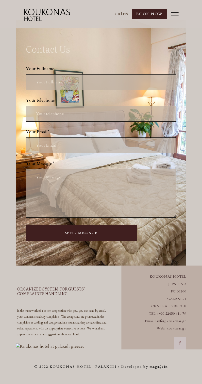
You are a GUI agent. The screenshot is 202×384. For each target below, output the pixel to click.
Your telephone (40, 100)
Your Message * (40, 163)
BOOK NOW (149, 14)
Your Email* (37, 132)
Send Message (81, 232)
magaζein (159, 366)
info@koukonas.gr (171, 321)
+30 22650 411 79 (172, 313)
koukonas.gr (176, 328)
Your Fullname (40, 69)
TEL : (154, 313)
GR (117, 14)
